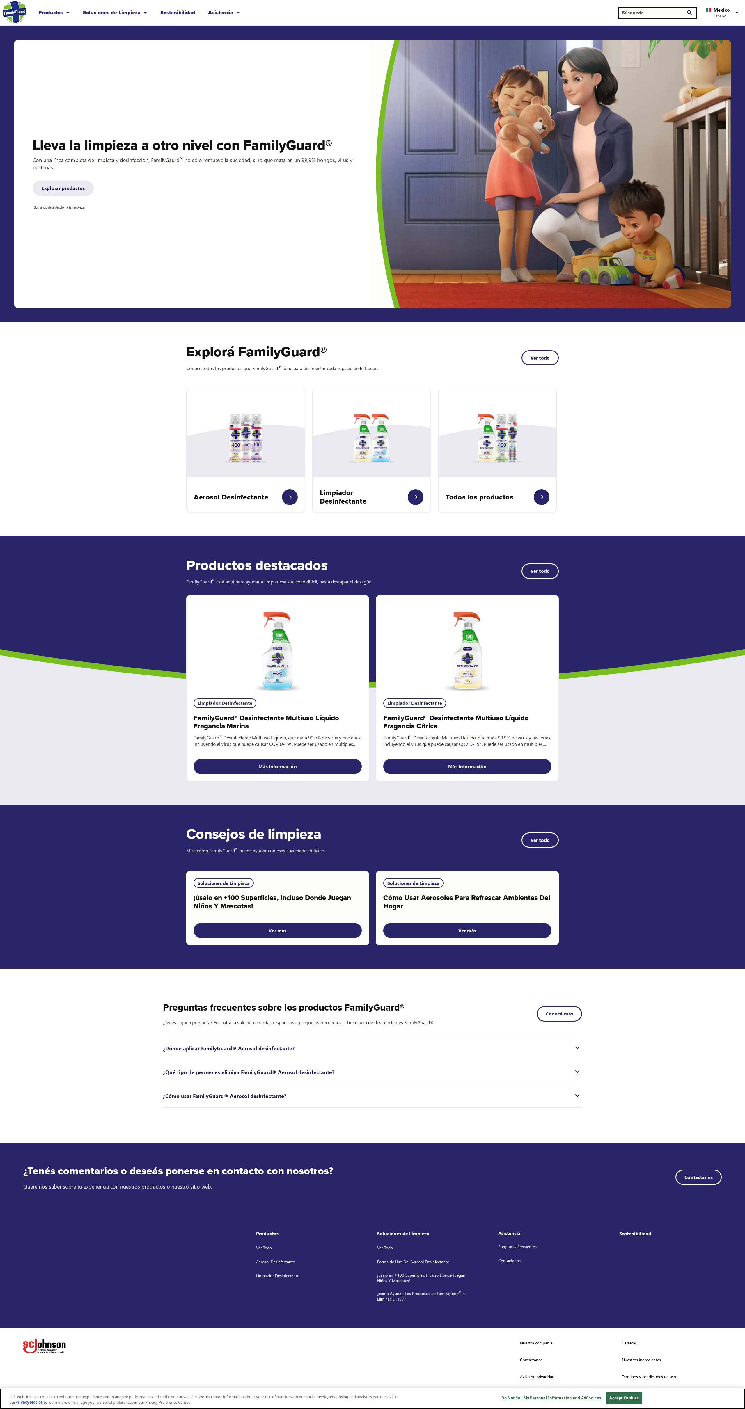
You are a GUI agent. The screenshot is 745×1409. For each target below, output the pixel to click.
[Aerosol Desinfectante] (290, 497)
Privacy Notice (29, 1402)
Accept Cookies (623, 1398)
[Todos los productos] (541, 497)
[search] (689, 12)
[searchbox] (654, 12)
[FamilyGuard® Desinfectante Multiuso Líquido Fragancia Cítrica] (467, 643)
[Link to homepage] (14, 12)
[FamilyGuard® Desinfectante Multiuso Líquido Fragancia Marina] (278, 643)
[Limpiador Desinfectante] (415, 497)
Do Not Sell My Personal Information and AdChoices (551, 1398)
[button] (723, 12)
